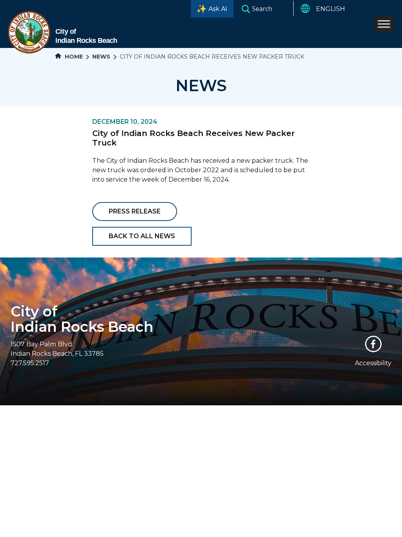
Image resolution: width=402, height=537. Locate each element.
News (101, 56)
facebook (373, 344)
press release (135, 211)
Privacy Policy (270, 410)
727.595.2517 (30, 363)
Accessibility (373, 363)
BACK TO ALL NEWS (142, 236)
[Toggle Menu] (384, 24)
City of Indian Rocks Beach (82, 319)
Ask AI (217, 9)
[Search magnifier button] (246, 9)
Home (73, 56)
